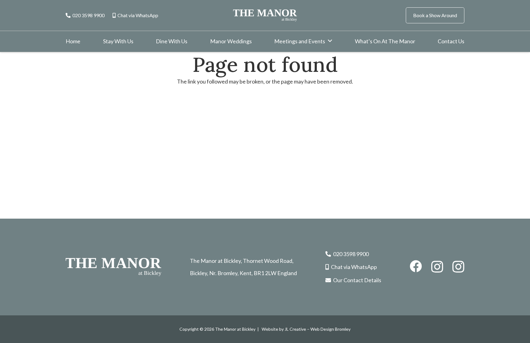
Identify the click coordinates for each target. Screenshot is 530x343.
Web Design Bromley (330, 329)
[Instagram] (437, 267)
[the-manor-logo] (265, 15)
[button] (330, 41)
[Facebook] (416, 266)
